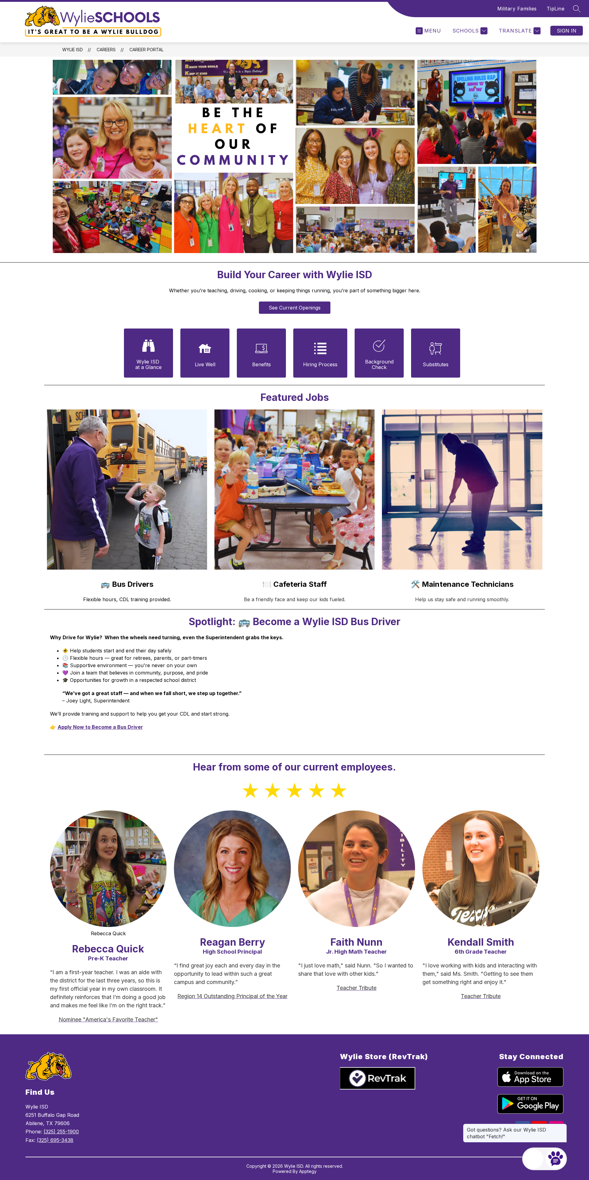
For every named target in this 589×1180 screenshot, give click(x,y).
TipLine (556, 9)
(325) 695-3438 (55, 1140)
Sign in (566, 31)
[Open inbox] (533, 1159)
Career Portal (146, 49)
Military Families (517, 9)
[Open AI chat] (555, 1159)
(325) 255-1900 (61, 1131)
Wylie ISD (72, 49)
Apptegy (308, 1171)
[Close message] (562, 1126)
